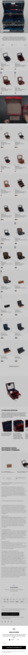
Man (18, 639)
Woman (12, 639)
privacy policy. (8, 652)
